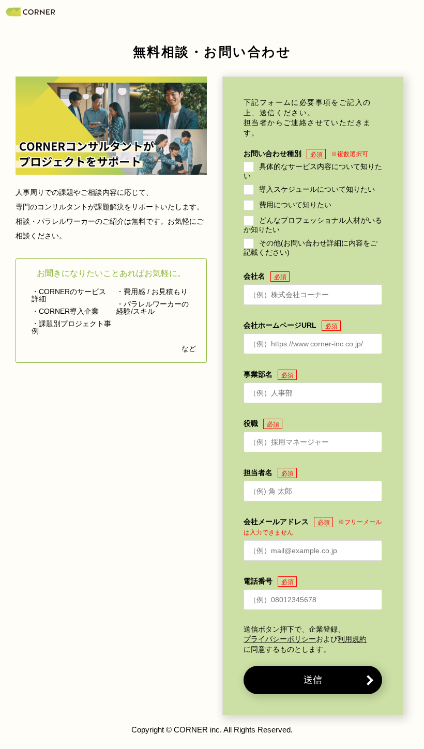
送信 (313, 680)
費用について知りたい (295, 205)
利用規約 (352, 639)
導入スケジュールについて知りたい (317, 189)
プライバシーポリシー (280, 639)
